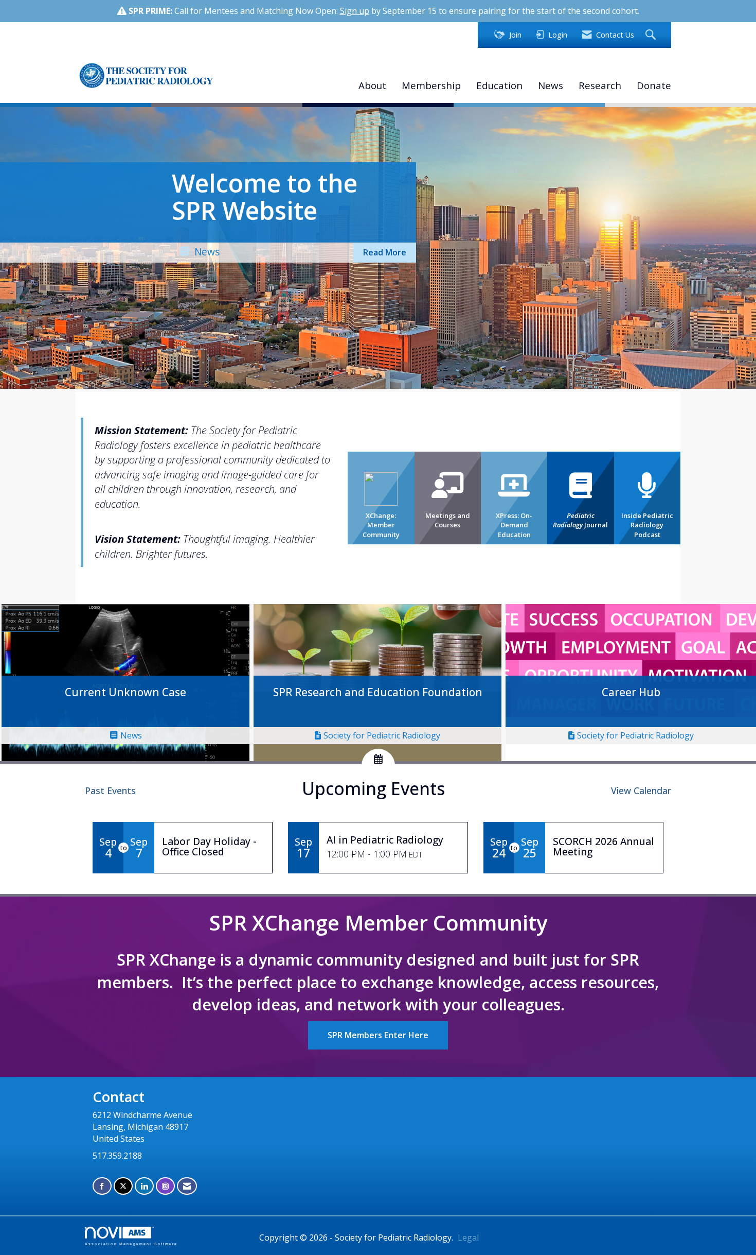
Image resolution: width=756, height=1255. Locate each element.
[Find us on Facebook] (102, 1186)
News (550, 85)
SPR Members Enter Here (378, 1035)
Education (499, 85)
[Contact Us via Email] (187, 1186)
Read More (384, 252)
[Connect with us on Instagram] (165, 1186)
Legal (468, 1237)
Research (600, 85)
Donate (654, 85)
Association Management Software (131, 1244)
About (372, 85)
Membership (431, 85)
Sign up (354, 10)
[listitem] (378, 249)
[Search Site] (651, 35)
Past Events (110, 790)
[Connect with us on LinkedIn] (144, 1186)
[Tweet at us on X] (123, 1186)
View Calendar (641, 790)
